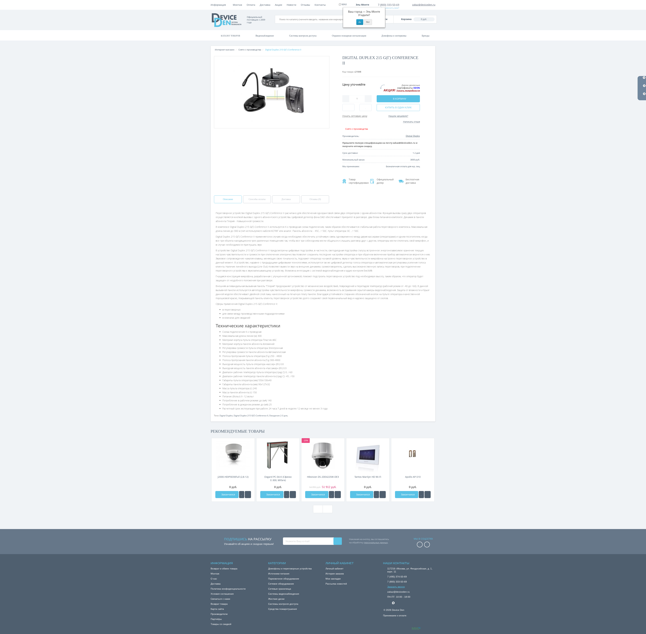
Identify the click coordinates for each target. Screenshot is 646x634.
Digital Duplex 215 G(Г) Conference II (251, 415)
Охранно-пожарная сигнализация (349, 35)
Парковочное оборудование (283, 578)
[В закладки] (241, 494)
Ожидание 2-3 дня (278, 415)
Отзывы (305, 4)
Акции (278, 4)
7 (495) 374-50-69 (397, 576)
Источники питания (278, 573)
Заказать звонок (396, 586)
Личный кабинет (334, 568)
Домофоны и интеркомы (393, 35)
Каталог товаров (230, 36)
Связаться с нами (220, 598)
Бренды (425, 35)
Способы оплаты (257, 199)
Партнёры (216, 619)
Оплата (251, 4)
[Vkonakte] (427, 544)
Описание (228, 199)
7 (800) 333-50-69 (388, 5)
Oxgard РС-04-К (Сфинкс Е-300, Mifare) (278, 478)
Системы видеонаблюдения (283, 593)
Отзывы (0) (315, 199)
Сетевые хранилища (279, 588)
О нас (214, 578)
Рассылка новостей (336, 583)
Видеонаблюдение (265, 35)
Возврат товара (219, 604)
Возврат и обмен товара (224, 568)
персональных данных (376, 542)
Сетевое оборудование (281, 583)
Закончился (228, 494)
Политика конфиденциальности (228, 588)
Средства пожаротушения (282, 609)
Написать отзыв (411, 121)
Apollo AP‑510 (413, 476)
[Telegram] (389, 603)
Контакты (320, 4)
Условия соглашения (222, 593)
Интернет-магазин (224, 49)
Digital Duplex (226, 415)
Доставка (265, 4)
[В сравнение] (248, 494)
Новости (291, 4)
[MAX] (395, 602)
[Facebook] (419, 544)
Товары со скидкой (221, 624)
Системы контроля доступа (302, 35)
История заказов (335, 573)
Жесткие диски (276, 598)
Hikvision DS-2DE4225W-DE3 (323, 476)
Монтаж (237, 4)
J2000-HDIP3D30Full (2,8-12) (233, 476)
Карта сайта (217, 609)
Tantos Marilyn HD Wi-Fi (367, 476)
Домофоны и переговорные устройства (290, 568)
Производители (219, 614)
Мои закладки (333, 578)
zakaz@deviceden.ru (423, 4)
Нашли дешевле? (398, 116)
